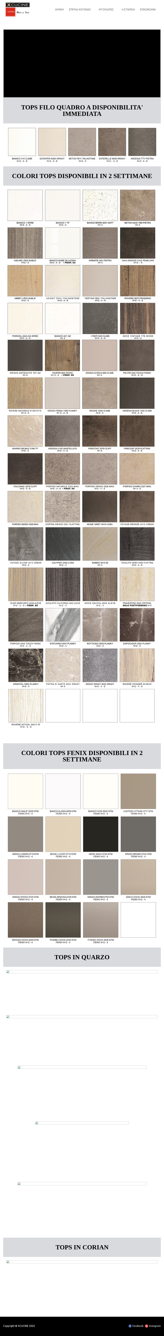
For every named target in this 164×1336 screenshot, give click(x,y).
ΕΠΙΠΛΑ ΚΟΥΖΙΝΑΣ (80, 9)
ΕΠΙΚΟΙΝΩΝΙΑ (148, 9)
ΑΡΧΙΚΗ (59, 9)
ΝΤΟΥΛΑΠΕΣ (106, 9)
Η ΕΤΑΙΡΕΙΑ (128, 9)
